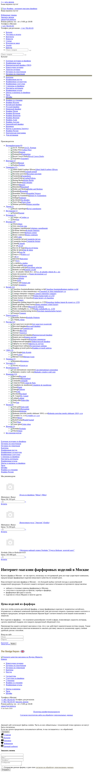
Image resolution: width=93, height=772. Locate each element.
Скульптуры (11, 676)
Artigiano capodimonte (39, 228)
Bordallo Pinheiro (33, 317)
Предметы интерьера (14, 88)
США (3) (9, 350)
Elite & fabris (28, 250)
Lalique (21, 398)
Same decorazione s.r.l (38, 274)
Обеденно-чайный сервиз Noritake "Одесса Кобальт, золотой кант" (47, 550)
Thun (19, 422)
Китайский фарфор (14, 105)
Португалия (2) (12, 315)
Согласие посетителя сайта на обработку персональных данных (46, 715)
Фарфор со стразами (14, 100)
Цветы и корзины (13, 689)
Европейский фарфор (15, 124)
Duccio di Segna (31, 248)
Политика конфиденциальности (46, 712)
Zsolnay (22, 165)
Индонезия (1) (12, 211)
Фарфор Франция (13, 115)
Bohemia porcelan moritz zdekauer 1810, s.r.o (65, 413)
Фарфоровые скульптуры (16, 82)
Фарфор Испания (13, 113)
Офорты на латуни (36, 344)
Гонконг (22, 313)
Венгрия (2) (11, 161)
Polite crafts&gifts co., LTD (44, 309)
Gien (18, 392)
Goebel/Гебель (30, 178)
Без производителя (13, 433)
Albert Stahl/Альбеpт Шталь (46, 169)
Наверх (4, 659)
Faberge (22, 389)
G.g (17, 257)
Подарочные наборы (38, 346)
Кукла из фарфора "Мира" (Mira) (33, 495)
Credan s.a (25, 217)
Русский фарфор (12, 107)
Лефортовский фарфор (40, 341)
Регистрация (4, 642)
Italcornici (24, 259)
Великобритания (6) (14, 145)
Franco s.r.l (25, 254)
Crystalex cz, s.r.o (33, 415)
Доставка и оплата (13, 34)
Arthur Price (26, 150)
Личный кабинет (11, 746)
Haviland (23, 394)
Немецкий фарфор (13, 109)
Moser (19, 418)
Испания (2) (11, 215)
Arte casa (23, 226)
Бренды (9, 47)
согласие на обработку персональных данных (54, 767)
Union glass (26, 424)
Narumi (21, 213)
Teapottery (25, 159)
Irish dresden (27, 182)
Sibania (21, 278)
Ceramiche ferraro (33, 241)
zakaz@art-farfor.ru (8, 19)
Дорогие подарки (13, 69)
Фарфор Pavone (12, 131)
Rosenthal (24, 191)
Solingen (22, 198)
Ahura (19, 224)
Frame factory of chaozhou (43, 298)
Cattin (19, 237)
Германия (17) (11, 167)
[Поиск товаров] (30, 50)
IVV (18, 261)
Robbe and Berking (35, 189)
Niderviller (25, 400)
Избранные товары (9, 15)
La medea (24, 263)
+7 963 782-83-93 (8, 702)
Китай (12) (10, 287)
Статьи (9, 41)
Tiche (19, 280)
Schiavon (23, 276)
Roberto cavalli (30, 270)
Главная (7, 735)
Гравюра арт (28, 328)
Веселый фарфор (33, 326)
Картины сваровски (37, 339)
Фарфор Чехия (12, 111)
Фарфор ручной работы (42, 348)
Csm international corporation (46, 370)
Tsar (17, 402)
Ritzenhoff (25, 187)
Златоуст (23, 333)
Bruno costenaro (31, 235)
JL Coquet (24, 396)
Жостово (23, 331)
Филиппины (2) (12, 368)
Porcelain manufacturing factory (49, 311)
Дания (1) (10, 206)
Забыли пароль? (5, 644)
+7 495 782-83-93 (8, 700)
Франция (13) (11, 374)
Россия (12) (10, 322)
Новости (9, 39)
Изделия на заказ (13, 43)
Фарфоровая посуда (14, 79)
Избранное (8, 743)
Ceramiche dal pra (33, 239)
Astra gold (25, 407)
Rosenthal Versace (34, 193)
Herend (21, 163)
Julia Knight (26, 352)
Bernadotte (25, 409)
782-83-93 (7, 26)
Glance (20, 300)
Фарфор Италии (12, 102)
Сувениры (10, 680)
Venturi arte (25, 283)
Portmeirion (26, 154)
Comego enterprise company (45, 294)
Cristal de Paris (30, 383)
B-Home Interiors (32, 230)
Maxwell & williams (36, 307)
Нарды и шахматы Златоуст (17, 129)
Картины (9, 77)
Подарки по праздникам (16, 72)
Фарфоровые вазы (13, 63)
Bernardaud (26, 378)
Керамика (10, 126)
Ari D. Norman (30, 148)
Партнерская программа (16, 133)
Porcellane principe (34, 267)
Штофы (9, 97)
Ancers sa (24, 365)
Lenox (20, 355)
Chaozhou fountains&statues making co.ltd (61, 289)
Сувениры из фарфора (15, 86)
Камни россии (30, 337)
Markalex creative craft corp (44, 372)
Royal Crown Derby (36, 156)
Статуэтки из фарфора (15, 678)
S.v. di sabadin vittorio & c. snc (48, 272)
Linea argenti (28, 265)
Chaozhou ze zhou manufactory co (52, 291)
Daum (19, 387)
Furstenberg (26, 176)
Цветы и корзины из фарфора (18, 92)
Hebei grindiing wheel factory (46, 304)
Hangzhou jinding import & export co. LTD (63, 302)
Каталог (9, 32)
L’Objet (21, 320)
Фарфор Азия (11, 120)
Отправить (6, 770)
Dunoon (22, 152)
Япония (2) (10, 426)
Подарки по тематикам (15, 74)
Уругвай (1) (10, 363)
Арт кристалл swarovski (42, 324)
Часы (8, 95)
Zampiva (22, 285)
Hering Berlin (28, 180)
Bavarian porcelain (34, 174)
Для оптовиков (12, 135)
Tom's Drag (26, 202)
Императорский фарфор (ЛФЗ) (18, 65)
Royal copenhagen (34, 209)
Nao (17, 219)
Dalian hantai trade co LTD (44, 296)
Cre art (20, 246)
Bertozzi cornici (31, 233)
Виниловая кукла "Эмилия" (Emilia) (34, 523)
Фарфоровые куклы (14, 90)
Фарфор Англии (12, 122)
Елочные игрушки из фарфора (18, 61)
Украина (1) (11, 359)
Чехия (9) (9, 405)
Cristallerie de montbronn (41, 385)
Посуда (9, 672)
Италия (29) (11, 222)
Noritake (22, 429)
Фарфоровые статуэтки (15, 84)
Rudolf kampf (28, 420)
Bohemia (22, 411)
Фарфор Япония (12, 118)
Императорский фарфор (42, 335)
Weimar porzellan (32, 204)
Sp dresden (25, 200)
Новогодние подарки (14, 67)
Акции (9, 45)
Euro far (22, 252)
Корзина (7, 741)
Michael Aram (28, 357)
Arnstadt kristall (31, 172)
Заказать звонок (7, 2)
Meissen (22, 185)
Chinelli (22, 243)
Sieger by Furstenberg (37, 196)
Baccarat (22, 376)
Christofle (24, 381)
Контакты (10, 37)
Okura (19, 431)
